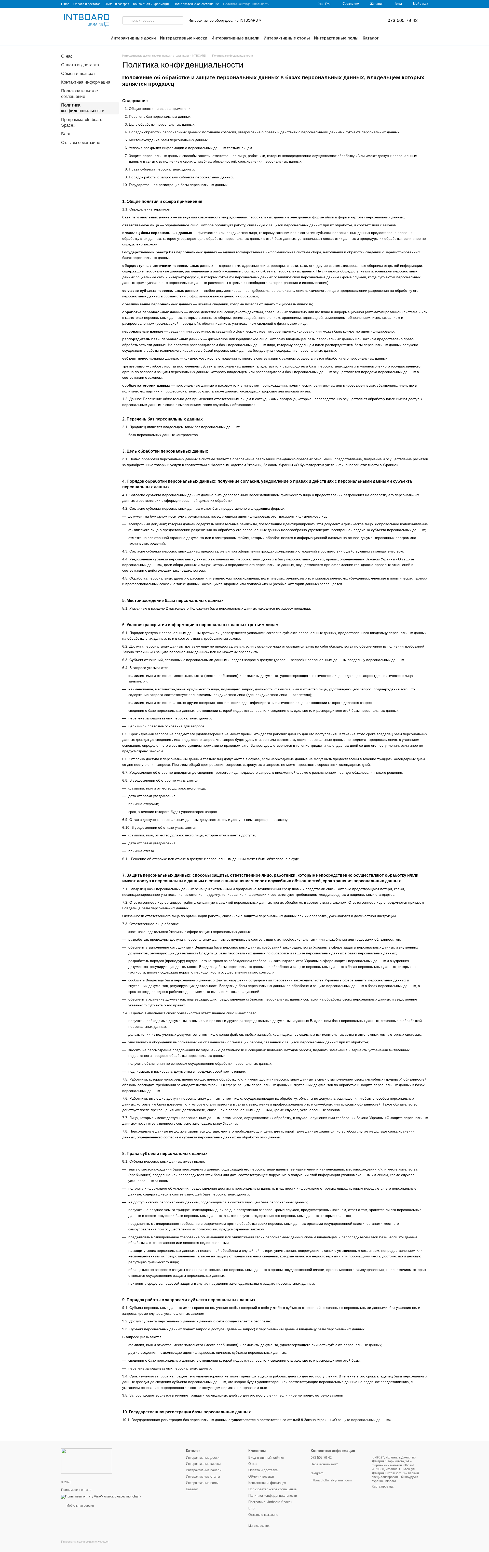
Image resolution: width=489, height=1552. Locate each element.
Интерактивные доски (133, 38)
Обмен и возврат (117, 4)
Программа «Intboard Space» (270, 1502)
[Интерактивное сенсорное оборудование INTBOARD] (86, 1461)
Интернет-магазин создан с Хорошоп (85, 1541)
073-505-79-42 (403, 20)
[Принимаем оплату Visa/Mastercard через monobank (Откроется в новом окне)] (101, 1496)
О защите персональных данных (361, 1420)
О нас (65, 4)
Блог (65, 133)
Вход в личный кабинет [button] (266, 1457)
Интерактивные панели (235, 38)
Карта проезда (382, 1486)
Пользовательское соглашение (196, 4)
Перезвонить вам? (324, 1464)
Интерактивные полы (336, 38)
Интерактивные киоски (183, 38)
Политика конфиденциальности (246, 4)
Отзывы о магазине (80, 142)
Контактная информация (151, 4)
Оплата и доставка (87, 4)
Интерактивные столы (287, 38)
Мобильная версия (80, 1505)
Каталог (371, 38)
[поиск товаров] (126, 20)
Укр (320, 3)
